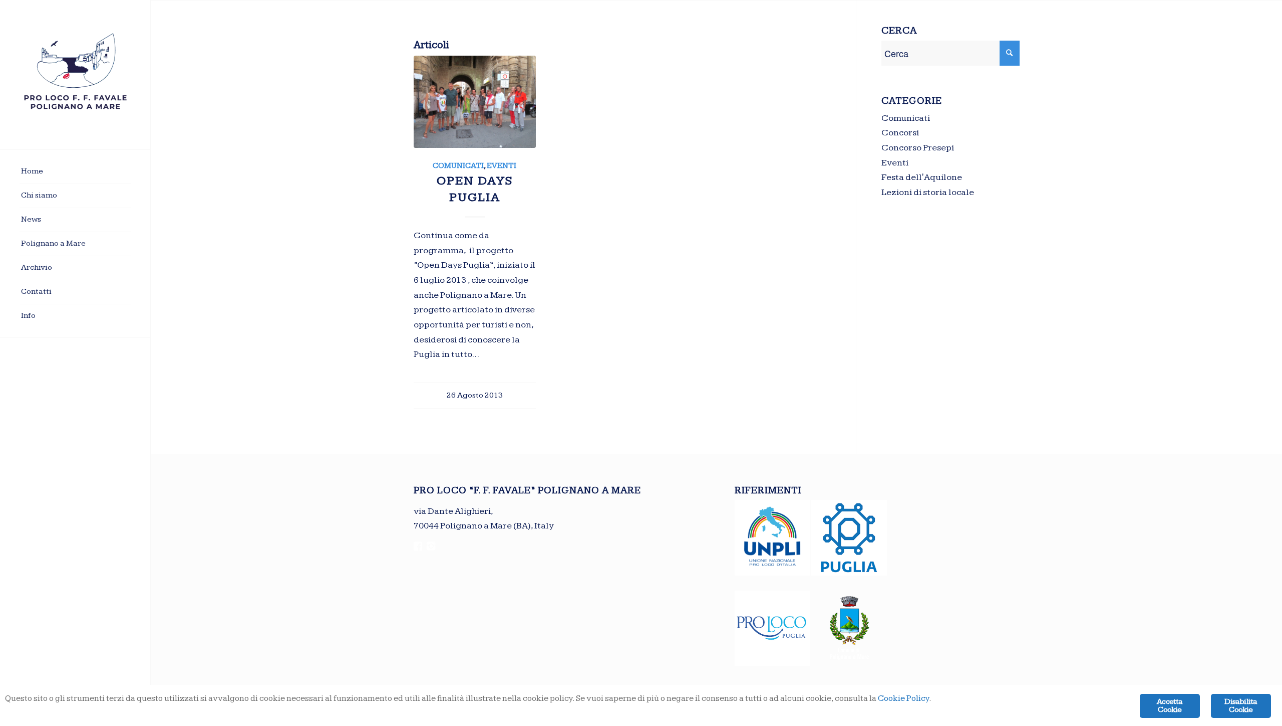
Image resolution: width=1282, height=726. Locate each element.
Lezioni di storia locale (927, 192)
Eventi (501, 165)
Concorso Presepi (917, 147)
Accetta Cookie (1169, 705)
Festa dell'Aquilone (921, 177)
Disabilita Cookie (1240, 705)
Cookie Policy (903, 698)
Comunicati (458, 165)
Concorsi (900, 132)
